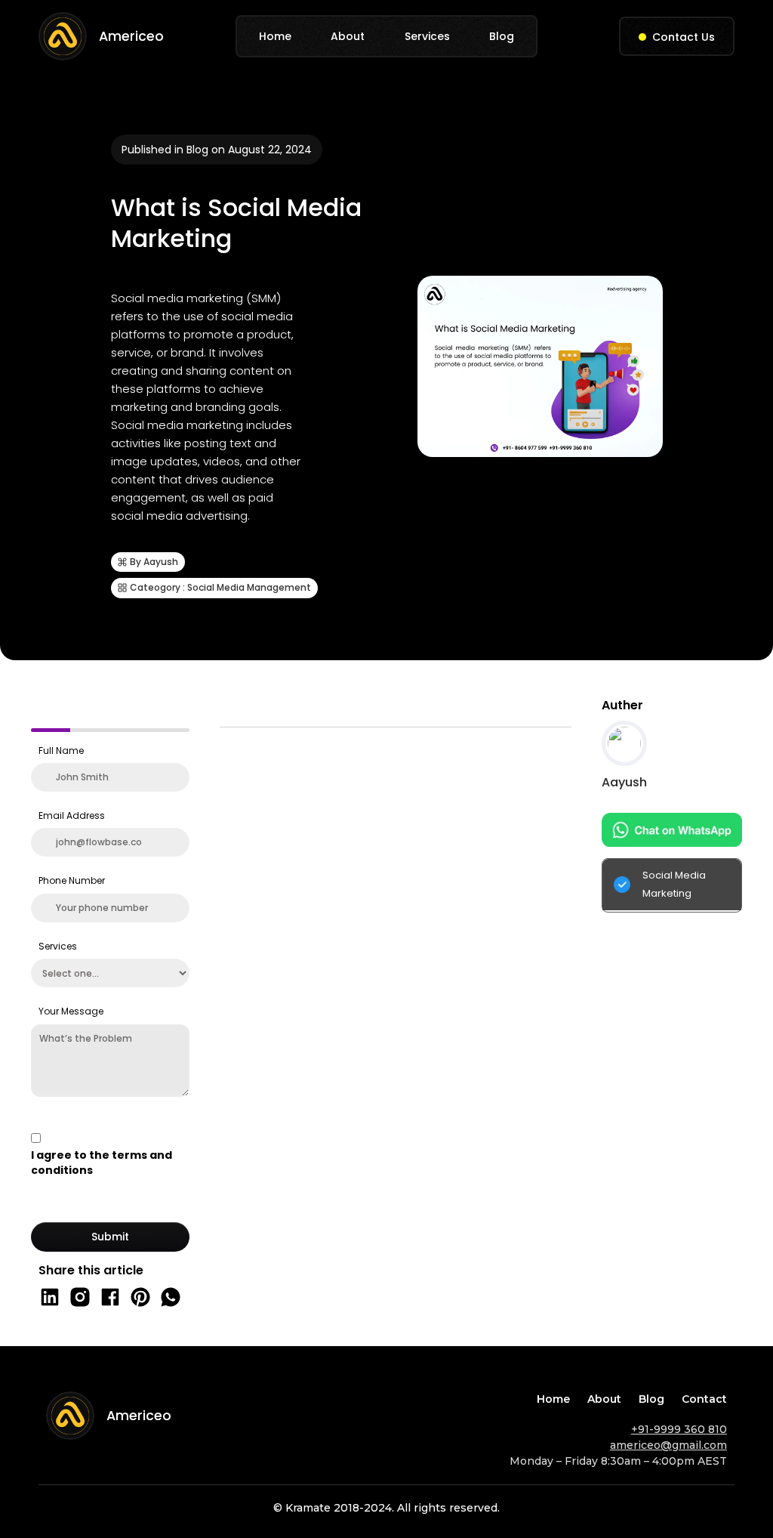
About (348, 36)
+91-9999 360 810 (679, 1429)
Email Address (71, 815)
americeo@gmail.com (668, 1445)
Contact (704, 1399)
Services (427, 36)
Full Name (61, 750)
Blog (501, 36)
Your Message (70, 1011)
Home (275, 36)
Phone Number (71, 880)
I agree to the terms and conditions (101, 1162)
